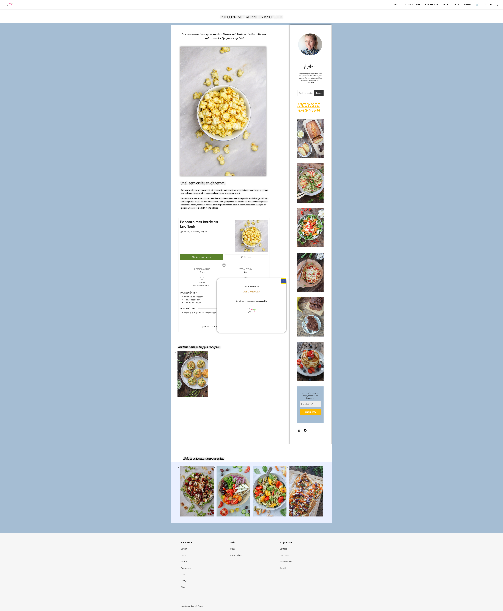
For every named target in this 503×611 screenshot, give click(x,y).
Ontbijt (184, 548)
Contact (283, 548)
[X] (283, 281)
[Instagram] (298, 431)
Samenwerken (286, 561)
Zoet (183, 574)
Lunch (183, 555)
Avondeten (186, 568)
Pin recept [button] (248, 257)
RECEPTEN (430, 4)
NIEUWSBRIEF (251, 291)
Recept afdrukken (203, 257)
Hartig (184, 580)
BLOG (446, 4)
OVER (456, 4)
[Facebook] (305, 431)
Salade (184, 561)
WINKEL (468, 4)
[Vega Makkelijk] (9, 4)
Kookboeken (236, 555)
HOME (397, 4)
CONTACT (489, 4)
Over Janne (285, 555)
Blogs (232, 548)
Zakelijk (283, 568)
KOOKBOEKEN (412, 4)
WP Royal (198, 606)
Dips (183, 587)
